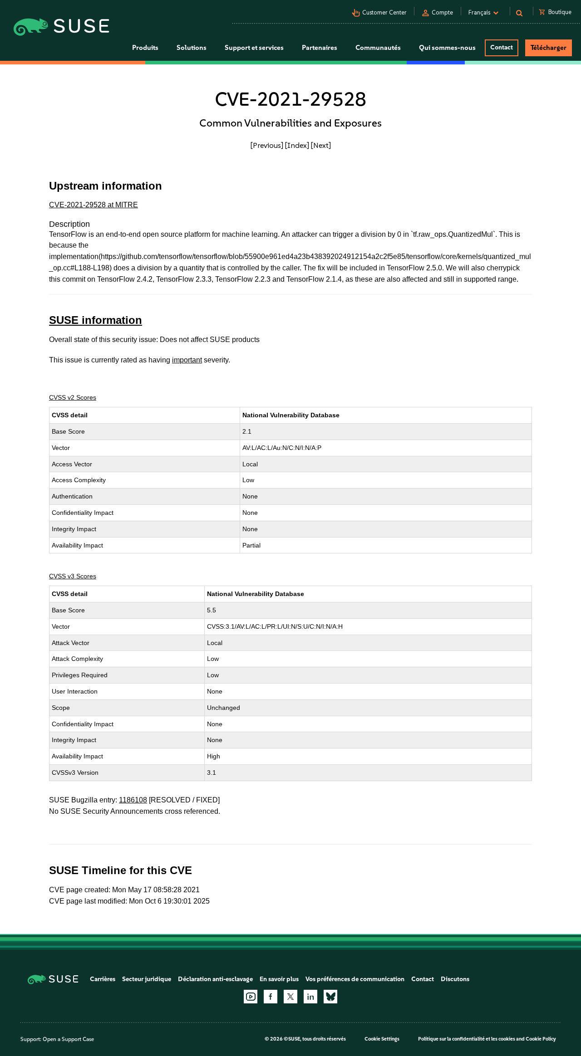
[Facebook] (270, 996)
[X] (290, 996)
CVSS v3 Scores (72, 576)
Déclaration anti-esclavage (215, 979)
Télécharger (548, 48)
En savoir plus (279, 979)
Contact (501, 47)
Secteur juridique (146, 979)
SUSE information (95, 320)
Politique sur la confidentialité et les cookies (466, 1039)
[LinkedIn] (310, 996)
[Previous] (267, 145)
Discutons (455, 979)
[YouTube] (250, 996)
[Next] (321, 145)
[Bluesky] (330, 996)
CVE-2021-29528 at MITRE (93, 205)
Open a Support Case (68, 1039)
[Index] (297, 145)
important (187, 360)
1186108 (133, 800)
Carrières (102, 979)
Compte (442, 12)
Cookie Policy (541, 1039)
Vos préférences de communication (354, 979)
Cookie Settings (381, 1039)
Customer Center (384, 12)
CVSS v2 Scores (72, 397)
